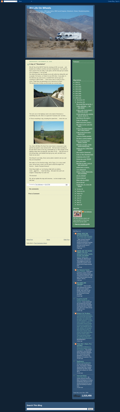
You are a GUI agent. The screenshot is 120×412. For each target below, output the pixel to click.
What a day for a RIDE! (82, 180)
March (79, 204)
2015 (76, 84)
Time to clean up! (81, 178)
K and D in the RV (82, 299)
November (80, 102)
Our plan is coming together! (84, 138)
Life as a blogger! (81, 175)
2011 (76, 93)
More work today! (81, 161)
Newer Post (30, 239)
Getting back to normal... (83, 167)
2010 (76, 95)
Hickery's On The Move (83, 313)
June (78, 198)
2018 (76, 82)
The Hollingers (88, 211)
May (78, 200)
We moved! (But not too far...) (84, 104)
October (79, 189)
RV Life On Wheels (40, 8)
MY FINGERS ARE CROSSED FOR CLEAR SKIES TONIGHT (84, 237)
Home (48, 239)
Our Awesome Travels (83, 270)
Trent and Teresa (81, 375)
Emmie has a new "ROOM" (83, 159)
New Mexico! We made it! (83, 118)
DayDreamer (80, 361)
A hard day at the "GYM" (83, 157)
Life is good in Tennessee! (83, 152)
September (80, 191)
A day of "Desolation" (82, 120)
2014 (76, 87)
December (80, 100)
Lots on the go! (80, 182)
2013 (76, 89)
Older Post (66, 239)
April (78, 202)
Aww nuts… (80, 286)
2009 (76, 98)
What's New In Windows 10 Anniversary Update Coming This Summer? (84, 348)
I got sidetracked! (81, 169)
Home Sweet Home (82, 377)
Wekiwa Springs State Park (84, 362)
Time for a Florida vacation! (83, 136)
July (78, 195)
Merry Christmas (81, 271)
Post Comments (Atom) (40, 243)
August (79, 193)
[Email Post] (66, 184)
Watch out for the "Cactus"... (84, 122)
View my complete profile (82, 224)
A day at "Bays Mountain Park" (84, 154)
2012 (76, 91)
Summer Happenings (82, 257)
